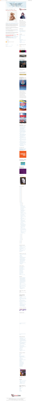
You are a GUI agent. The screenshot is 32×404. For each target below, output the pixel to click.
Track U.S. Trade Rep (21, 272)
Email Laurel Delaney (21, 29)
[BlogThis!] (6, 36)
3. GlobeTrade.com (21, 256)
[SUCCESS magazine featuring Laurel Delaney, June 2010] (23, 184)
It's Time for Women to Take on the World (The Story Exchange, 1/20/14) (22, 141)
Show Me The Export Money (22, 228)
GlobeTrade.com (16, 398)
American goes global (14, 36)
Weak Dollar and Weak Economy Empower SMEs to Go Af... (23, 225)
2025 (20, 188)
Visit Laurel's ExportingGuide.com (22, 247)
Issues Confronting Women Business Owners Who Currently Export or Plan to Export (22, 341)
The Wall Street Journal (21, 362)
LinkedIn (20, 37)
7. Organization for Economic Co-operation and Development (22, 261)
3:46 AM (8, 42)
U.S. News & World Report (21, 363)
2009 (20, 201)
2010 (20, 200)
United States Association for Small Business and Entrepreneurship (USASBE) (22, 382)
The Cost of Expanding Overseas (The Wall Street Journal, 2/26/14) (22, 130)
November (21, 203)
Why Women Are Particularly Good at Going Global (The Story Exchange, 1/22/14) (22, 138)
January (21, 239)
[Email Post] (9, 36)
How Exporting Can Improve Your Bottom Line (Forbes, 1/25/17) (22, 126)
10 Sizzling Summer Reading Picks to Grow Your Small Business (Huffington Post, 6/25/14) (22, 128)
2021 (20, 191)
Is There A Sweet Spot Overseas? (23, 229)
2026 (20, 187)
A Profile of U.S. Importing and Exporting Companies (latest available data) (22, 288)
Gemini (20, 389)
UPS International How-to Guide (22, 274)
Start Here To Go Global (21, 269)
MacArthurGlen (8, 37)
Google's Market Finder (21, 268)
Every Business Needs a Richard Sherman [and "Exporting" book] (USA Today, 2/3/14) (22, 136)
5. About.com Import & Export (22, 258)
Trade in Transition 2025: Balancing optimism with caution (22, 281)
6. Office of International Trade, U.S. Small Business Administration (22, 259)
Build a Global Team (22, 223)
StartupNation (20, 360)
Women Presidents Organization (22, 383)
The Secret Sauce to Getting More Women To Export (22, 337)
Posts (20, 45)
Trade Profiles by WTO (21, 273)
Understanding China (22, 208)
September (21, 205)
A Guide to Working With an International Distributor (21, 345)
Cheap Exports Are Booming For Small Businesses (23, 231)
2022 (20, 190)
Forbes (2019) (20, 353)
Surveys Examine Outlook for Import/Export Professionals (21, 356)
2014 (20, 197)
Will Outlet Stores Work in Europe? (11, 10)
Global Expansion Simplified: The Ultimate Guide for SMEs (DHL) (22, 277)
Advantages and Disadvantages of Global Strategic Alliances (22, 343)
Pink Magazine (20, 361)
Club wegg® (20, 41)
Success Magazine (21, 365)
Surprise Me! (20, 251)
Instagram (20, 36)
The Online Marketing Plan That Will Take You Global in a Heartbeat (22, 339)
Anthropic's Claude (21, 387)
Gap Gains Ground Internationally (23, 213)
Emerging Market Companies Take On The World (22, 210)
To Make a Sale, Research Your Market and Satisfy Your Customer (22, 304)
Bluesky (20, 38)
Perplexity (20, 388)
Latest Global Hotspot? (22, 214)
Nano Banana (20, 390)
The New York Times (21, 364)
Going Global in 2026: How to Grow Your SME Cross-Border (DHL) (22, 280)
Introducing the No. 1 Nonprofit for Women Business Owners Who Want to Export (22, 149)
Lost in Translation (21, 349)
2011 (20, 199)
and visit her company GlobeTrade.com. (22, 26)
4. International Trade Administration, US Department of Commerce (22, 257)
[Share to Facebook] (7, 36)
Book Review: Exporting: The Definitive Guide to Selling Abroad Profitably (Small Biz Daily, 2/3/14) (22, 134)
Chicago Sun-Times (21, 358)
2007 (20, 240)
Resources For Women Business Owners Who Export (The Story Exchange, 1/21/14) (22, 140)
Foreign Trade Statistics (21, 267)
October (21, 204)
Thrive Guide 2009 (22, 209)
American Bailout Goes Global (23, 207)
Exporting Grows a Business (22, 226)
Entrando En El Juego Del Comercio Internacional (22, 220)
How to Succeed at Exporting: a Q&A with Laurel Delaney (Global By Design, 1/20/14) (22, 143)
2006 (20, 241)
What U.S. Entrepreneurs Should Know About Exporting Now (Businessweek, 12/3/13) (22, 145)
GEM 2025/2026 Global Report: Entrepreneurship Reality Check (22, 279)
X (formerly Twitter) (21, 39)
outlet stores (11, 37)
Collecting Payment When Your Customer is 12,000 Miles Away (22, 305)
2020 (20, 192)
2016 (20, 195)
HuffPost (20, 354)
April (21, 237)
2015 (20, 196)
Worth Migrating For (22, 211)
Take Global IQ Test (21, 270)
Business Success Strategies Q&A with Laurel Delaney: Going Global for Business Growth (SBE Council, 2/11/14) (22, 132)
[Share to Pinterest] (8, 36)
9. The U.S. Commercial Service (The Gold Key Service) (22, 263)
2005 (20, 242)
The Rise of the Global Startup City (22, 285)
